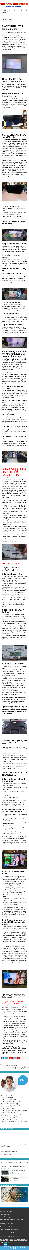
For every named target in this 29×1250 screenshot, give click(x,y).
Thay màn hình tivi (20, 41)
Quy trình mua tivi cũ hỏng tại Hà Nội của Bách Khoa (19, 1177)
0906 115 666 (14, 1248)
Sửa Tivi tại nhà (4, 1214)
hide (10, 19)
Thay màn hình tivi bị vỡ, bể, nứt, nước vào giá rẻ (18, 1067)
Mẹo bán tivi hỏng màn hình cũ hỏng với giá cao (14, 1162)
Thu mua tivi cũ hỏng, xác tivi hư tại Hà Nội (13, 1166)
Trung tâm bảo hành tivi (7, 1227)
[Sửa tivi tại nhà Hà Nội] (14, 4)
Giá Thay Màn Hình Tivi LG (10, 1064)
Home (2, 11)
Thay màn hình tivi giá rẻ (12, 11)
